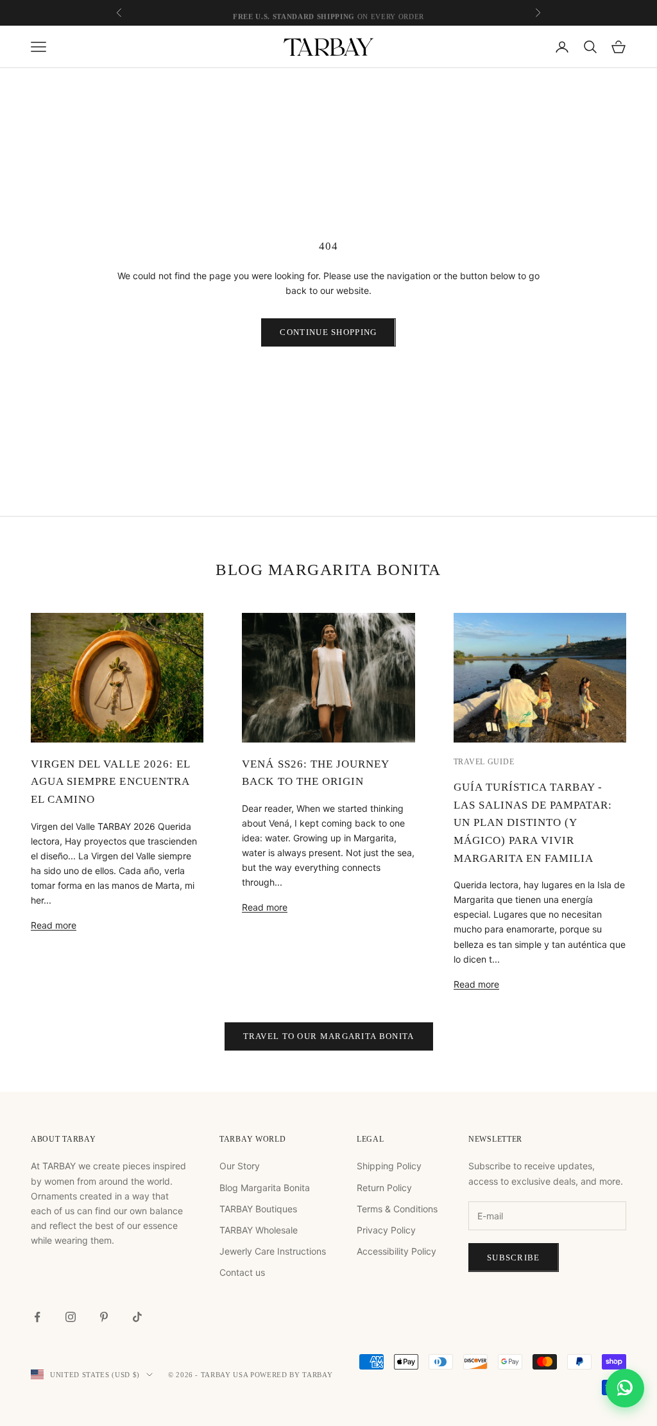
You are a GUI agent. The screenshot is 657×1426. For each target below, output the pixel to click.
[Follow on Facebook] (37, 1316)
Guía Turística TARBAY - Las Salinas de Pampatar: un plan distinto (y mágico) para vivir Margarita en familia (533, 822)
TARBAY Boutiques (258, 1208)
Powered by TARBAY (291, 1375)
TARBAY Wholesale (258, 1229)
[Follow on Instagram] (70, 1316)
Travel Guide (484, 761)
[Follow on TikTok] (137, 1316)
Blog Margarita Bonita (264, 1187)
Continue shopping (328, 332)
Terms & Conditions (397, 1208)
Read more (53, 925)
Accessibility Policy (396, 1251)
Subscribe (513, 1257)
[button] (625, 1394)
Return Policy (384, 1187)
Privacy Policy (386, 1229)
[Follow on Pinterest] (104, 1316)
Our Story (239, 1165)
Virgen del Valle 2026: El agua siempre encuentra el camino (110, 781)
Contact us (242, 1272)
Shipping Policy (389, 1165)
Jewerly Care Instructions (272, 1251)
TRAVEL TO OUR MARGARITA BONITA (328, 1036)
